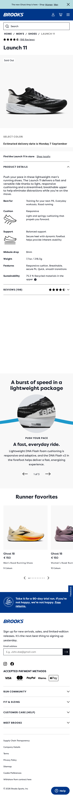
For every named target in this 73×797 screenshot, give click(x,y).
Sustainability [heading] (11, 275)
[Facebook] (12, 664)
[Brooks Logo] (36, 622)
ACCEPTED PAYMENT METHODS (24, 671)
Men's (20, 33)
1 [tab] (28, 578)
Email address (10, 646)
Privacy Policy (10, 760)
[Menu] (68, 14)
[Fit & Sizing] (36, 702)
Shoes (32, 33)
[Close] (68, 4)
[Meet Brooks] (36, 723)
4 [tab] (33, 578)
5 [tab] (35, 578)
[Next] (48, 474)
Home (8, 33)
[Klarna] (42, 678)
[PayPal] (31, 678)
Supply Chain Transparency (16, 740)
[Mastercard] (19, 678)
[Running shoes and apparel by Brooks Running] (13, 14)
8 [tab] (40, 578)
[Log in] (53, 14)
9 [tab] (42, 578)
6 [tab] (37, 578)
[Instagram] (5, 664)
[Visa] (8, 678)
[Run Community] (36, 691)
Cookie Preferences (12, 773)
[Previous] (25, 474)
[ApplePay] (53, 678)
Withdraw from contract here (17, 779)
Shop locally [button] (43, 156)
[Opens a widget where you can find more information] (60, 791)
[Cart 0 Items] (60, 14)
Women (49, 4)
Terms (6, 753)
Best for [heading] (8, 201)
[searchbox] (39, 26)
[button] (36, 91)
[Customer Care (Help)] (36, 712)
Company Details (11, 747)
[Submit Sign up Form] (66, 651)
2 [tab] (30, 578)
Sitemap (7, 766)
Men (56, 4)
